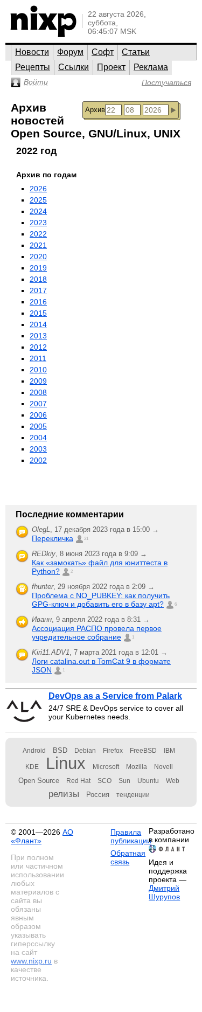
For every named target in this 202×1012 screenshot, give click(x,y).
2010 (38, 369)
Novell (163, 767)
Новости (32, 52)
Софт (103, 52)
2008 (38, 392)
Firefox (113, 750)
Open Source (38, 781)
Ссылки (73, 67)
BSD (60, 750)
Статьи (136, 52)
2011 (38, 358)
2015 (38, 313)
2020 (38, 256)
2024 (38, 211)
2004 (38, 437)
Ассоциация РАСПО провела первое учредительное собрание (97, 632)
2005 (38, 426)
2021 (38, 245)
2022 (38, 234)
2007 (38, 403)
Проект (111, 67)
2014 (38, 324)
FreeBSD (143, 750)
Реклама (151, 67)
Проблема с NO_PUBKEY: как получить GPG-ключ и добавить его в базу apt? (101, 599)
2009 (38, 381)
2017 (38, 290)
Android (34, 750)
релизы (63, 793)
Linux (66, 763)
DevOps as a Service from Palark (115, 696)
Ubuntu (148, 781)
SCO (104, 781)
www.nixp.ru (31, 960)
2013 (38, 335)
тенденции (133, 795)
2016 (38, 301)
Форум (70, 52)
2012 (38, 347)
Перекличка (52, 538)
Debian (85, 750)
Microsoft (106, 767)
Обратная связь (127, 857)
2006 (38, 415)
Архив (95, 110)
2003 (38, 449)
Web (172, 781)
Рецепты (32, 67)
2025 (38, 200)
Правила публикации (130, 836)
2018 (38, 279)
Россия (97, 795)
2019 (38, 268)
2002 (38, 460)
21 (86, 538)
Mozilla (136, 767)
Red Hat (78, 781)
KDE (32, 767)
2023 (38, 222)
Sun (124, 781)
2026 (38, 188)
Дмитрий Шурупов (164, 892)
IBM (169, 750)
